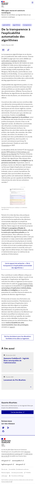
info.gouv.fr (5, 461)
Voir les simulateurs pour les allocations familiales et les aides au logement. (17, 337)
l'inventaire (5, 145)
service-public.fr (17, 461)
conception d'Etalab (16, 228)
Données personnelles (17, 472)
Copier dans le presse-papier (8, 50)
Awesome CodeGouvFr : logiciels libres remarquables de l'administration (16, 360)
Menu (32, 2)
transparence (27, 25)
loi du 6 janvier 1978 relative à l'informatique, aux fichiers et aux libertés (17, 152)
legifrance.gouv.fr (6, 464)
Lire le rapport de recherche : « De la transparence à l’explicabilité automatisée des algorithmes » (17, 265)
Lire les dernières (16, 412)
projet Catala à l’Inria (25, 284)
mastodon (3, 428)
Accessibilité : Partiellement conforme (19, 469)
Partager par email (3, 50)
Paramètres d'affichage (17, 476)
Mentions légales (5, 472)
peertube (8, 428)
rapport (12, 327)
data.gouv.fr (19, 464)
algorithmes (16, 25)
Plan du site (4, 469)
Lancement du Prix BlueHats (15, 380)
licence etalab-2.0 (5, 481)
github (3, 431)
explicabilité (6, 25)
